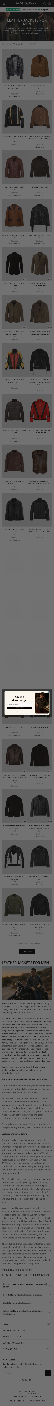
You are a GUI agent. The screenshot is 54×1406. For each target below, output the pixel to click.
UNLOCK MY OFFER (19, 707)
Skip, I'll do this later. (19, 711)
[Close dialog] (48, 692)
